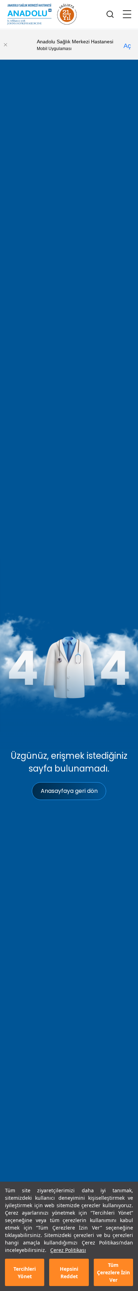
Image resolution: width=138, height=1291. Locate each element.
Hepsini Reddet (69, 1272)
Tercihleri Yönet (24, 1272)
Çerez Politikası (68, 1250)
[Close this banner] (5, 45)
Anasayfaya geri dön (69, 791)
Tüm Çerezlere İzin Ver (113, 1272)
